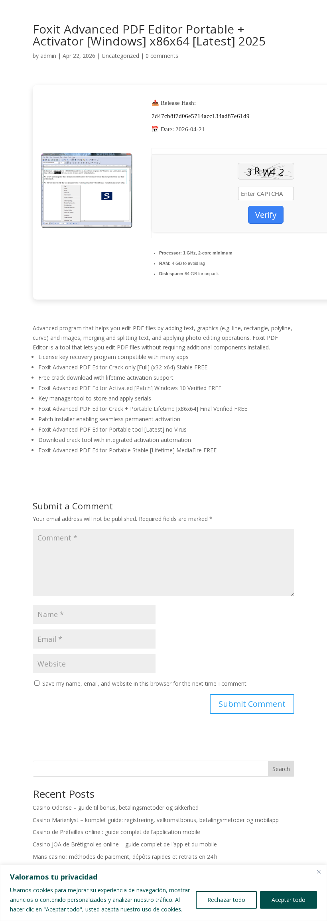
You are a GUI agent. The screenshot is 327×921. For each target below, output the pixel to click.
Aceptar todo (288, 899)
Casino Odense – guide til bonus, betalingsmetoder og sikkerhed (116, 807)
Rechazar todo (226, 899)
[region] (163, 893)
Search (281, 769)
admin (48, 55)
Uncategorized (120, 55)
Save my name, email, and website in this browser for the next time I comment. (145, 683)
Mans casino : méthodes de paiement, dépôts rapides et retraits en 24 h (125, 856)
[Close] (318, 871)
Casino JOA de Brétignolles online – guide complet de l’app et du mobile (125, 844)
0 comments (162, 55)
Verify (265, 214)
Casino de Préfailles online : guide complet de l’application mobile (116, 832)
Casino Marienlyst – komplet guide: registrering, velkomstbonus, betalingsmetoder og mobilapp (156, 820)
